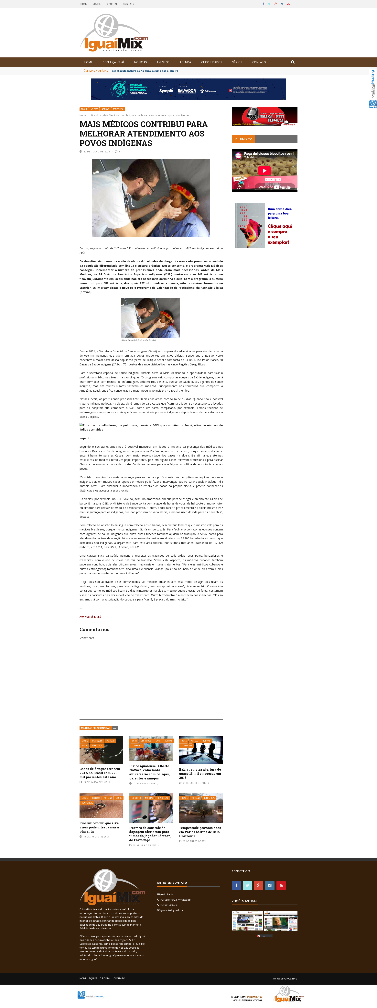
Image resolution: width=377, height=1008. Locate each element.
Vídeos (237, 62)
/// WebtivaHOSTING (285, 978)
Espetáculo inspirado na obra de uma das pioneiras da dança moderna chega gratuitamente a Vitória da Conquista (188, 71)
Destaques (97, 741)
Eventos (163, 62)
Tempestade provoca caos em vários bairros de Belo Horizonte (200, 832)
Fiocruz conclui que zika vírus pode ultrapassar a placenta (99, 827)
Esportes (136, 798)
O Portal (111, 3)
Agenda (185, 62)
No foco (94, 109)
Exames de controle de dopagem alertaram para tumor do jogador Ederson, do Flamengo (150, 834)
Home (84, 3)
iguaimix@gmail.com (172, 910)
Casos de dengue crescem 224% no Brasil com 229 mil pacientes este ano (100, 773)
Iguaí (158, 741)
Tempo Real (118, 109)
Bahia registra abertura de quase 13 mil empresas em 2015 (200, 773)
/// (114, 728)
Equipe (97, 3)
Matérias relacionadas (95, 728)
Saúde (85, 745)
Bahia (134, 741)
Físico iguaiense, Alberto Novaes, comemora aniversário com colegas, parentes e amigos (149, 772)
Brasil (84, 109)
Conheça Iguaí (113, 62)
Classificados (211, 62)
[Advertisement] (151, 684)
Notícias (140, 62)
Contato (128, 3)
